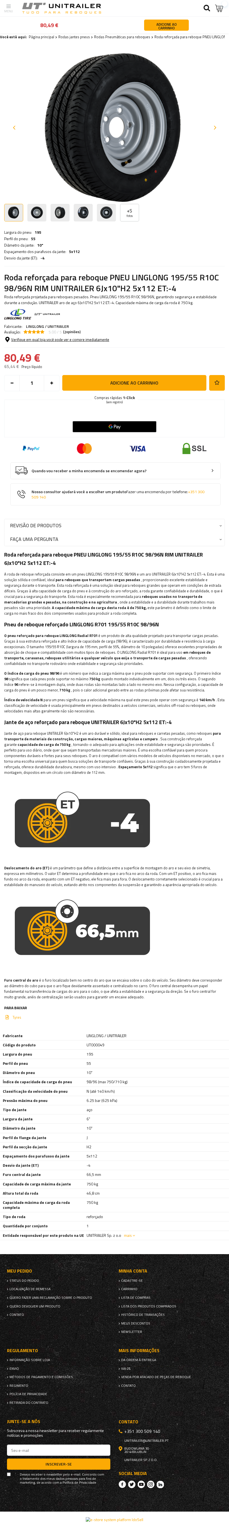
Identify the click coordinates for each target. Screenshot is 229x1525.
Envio (14, 1368)
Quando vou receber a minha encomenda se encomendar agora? (89, 471)
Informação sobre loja (29, 1360)
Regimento (18, 1385)
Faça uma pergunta (34, 539)
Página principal (41, 37)
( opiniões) (72, 332)
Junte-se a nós (23, 1421)
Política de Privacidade (79, 1483)
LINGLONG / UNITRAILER (47, 326)
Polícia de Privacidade (28, 1394)
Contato (16, 1314)
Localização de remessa (30, 1289)
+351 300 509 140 (142, 1431)
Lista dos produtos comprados (148, 1306)
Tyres (17, 1017)
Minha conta (133, 1271)
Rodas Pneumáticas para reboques (122, 37)
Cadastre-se (132, 1280)
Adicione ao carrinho (134, 383)
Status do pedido (24, 1280)
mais (128, 1235)
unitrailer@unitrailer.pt (146, 1440)
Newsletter (131, 1331)
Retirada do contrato (28, 1402)
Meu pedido (19, 1271)
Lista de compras (136, 1297)
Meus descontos (135, 1323)
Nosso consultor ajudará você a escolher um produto (118, 494)
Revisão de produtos (35, 525)
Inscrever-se (59, 1464)
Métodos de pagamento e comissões (41, 1377)
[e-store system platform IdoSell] (114, 1519)
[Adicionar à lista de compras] (217, 383)
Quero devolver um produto (34, 1306)
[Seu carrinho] (219, 8)
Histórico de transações (143, 1314)
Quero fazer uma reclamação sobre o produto (50, 1297)
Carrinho (129, 1289)
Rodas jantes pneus (74, 37)
